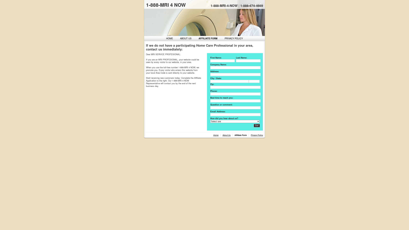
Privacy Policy (234, 38)
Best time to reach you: (221, 97)
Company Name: (218, 64)
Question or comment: (221, 104)
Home (169, 38)
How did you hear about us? (224, 118)
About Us (185, 38)
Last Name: (241, 57)
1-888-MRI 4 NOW (166, 4)
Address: (214, 71)
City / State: (216, 78)
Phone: (213, 90)
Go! (257, 125)
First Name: (216, 57)
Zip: (212, 84)
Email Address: (217, 111)
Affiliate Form (208, 38)
